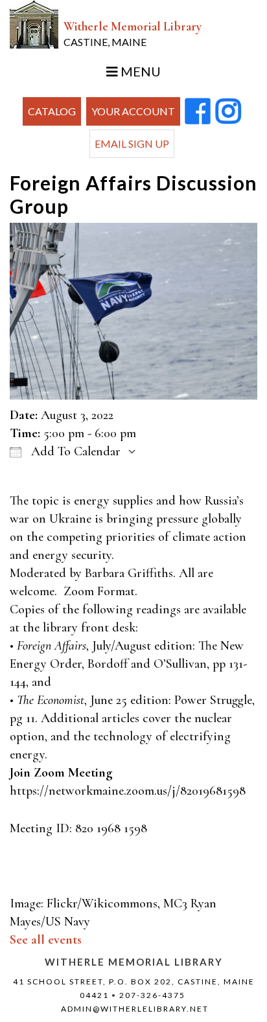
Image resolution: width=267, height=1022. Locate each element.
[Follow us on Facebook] (198, 112)
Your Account (133, 111)
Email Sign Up (132, 143)
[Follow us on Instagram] (228, 112)
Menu (139, 71)
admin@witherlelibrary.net (135, 1009)
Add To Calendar (74, 451)
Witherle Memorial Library (133, 33)
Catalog (52, 111)
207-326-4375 (152, 995)
